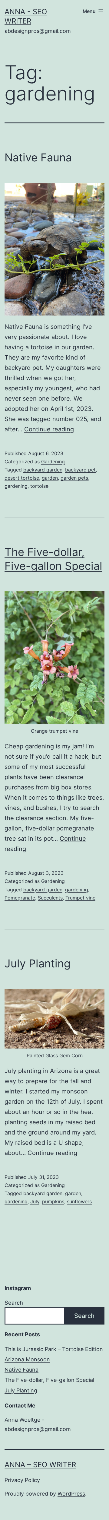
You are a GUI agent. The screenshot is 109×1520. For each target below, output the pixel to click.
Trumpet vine (80, 898)
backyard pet (80, 470)
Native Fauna (38, 157)
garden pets (74, 478)
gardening (16, 486)
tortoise (39, 486)
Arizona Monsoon (27, 1359)
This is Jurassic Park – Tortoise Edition (54, 1349)
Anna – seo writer (40, 1464)
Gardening (53, 462)
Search (14, 1302)
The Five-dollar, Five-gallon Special (49, 1380)
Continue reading (49, 429)
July (34, 1201)
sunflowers (79, 1201)
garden (50, 478)
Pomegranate (20, 898)
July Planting (38, 963)
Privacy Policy (22, 1480)
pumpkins (53, 1201)
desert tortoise (22, 478)
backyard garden (42, 470)
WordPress (71, 1493)
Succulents (50, 898)
